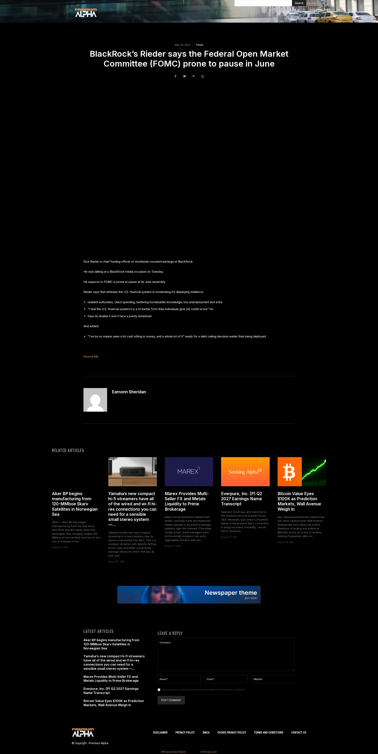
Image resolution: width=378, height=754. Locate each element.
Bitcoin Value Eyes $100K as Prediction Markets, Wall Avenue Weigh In (299, 501)
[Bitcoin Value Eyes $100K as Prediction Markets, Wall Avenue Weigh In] (302, 471)
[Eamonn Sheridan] (95, 400)
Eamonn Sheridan (129, 391)
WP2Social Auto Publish (173, 751)
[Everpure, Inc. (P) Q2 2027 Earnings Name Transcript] (245, 471)
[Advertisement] (189, 111)
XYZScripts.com (208, 751)
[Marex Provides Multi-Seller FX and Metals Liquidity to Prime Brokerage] (189, 471)
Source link (90, 356)
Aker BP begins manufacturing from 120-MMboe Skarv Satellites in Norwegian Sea (75, 504)
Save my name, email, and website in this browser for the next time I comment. (204, 689)
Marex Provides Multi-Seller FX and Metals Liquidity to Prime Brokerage (187, 501)
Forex (199, 45)
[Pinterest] (193, 76)
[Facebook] (175, 76)
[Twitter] (184, 76)
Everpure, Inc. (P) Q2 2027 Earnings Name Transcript (241, 499)
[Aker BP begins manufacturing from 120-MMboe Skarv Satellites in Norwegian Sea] (76, 471)
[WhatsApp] (203, 76)
